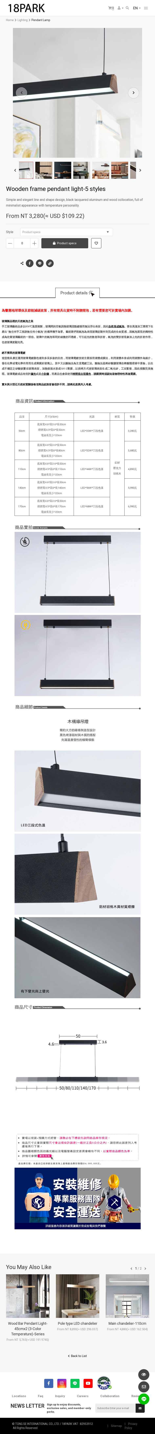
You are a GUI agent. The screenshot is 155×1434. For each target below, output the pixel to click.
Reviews (137, 1396)
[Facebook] (48, 1383)
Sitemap (116, 1426)
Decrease (10, 243)
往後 (145, 1268)
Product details (74, 292)
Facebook (30, 263)
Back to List (79, 1356)
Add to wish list (96, 243)
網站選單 (146, 8)
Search (127, 8)
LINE (40, 263)
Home (10, 20)
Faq (40, 1396)
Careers (82, 1396)
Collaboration (109, 1396)
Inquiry (60, 1396)
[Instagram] (61, 1383)
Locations (19, 1396)
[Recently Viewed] (143, 1374)
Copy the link (50, 263)
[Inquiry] (143, 1386)
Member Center (121, 8)
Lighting (23, 20)
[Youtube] (88, 1383)
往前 (131, 1268)
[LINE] (75, 1383)
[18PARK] (26, 8)
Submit (140, 1408)
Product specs (31, 232)
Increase (34, 243)
